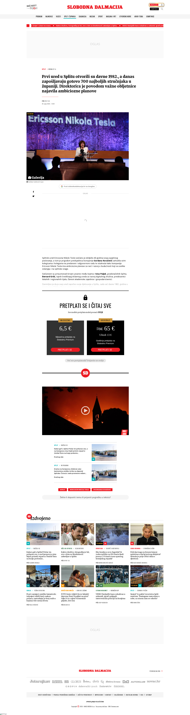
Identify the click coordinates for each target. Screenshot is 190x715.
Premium (39, 16)
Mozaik (92, 16)
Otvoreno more (125, 16)
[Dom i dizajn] (125, 681)
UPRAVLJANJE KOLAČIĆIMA (95, 702)
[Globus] (76, 681)
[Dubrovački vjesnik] (88, 686)
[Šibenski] (119, 686)
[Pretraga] (162, 9)
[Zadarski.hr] (105, 686)
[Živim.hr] (87, 681)
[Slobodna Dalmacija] (95, 7)
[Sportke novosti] (66, 681)
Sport (100, 16)
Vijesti (58, 16)
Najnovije (49, 16)
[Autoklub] (138, 681)
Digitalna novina (132, 695)
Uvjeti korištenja (44, 695)
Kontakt (108, 695)
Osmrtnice (150, 16)
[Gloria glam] (102, 681)
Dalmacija (82, 16)
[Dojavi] (31, 7)
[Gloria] (95, 681)
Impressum (99, 695)
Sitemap (149, 695)
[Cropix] (71, 686)
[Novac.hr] (153, 681)
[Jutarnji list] (40, 681)
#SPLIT (62, 490)
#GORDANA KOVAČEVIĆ (102, 490)
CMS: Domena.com (113, 706)
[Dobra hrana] (113, 681)
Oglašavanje (118, 695)
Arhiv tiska (138, 16)
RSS (142, 695)
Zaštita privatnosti (85, 695)
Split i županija (70, 16)
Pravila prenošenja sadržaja (64, 695)
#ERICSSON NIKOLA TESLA (79, 490)
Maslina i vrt (111, 16)
